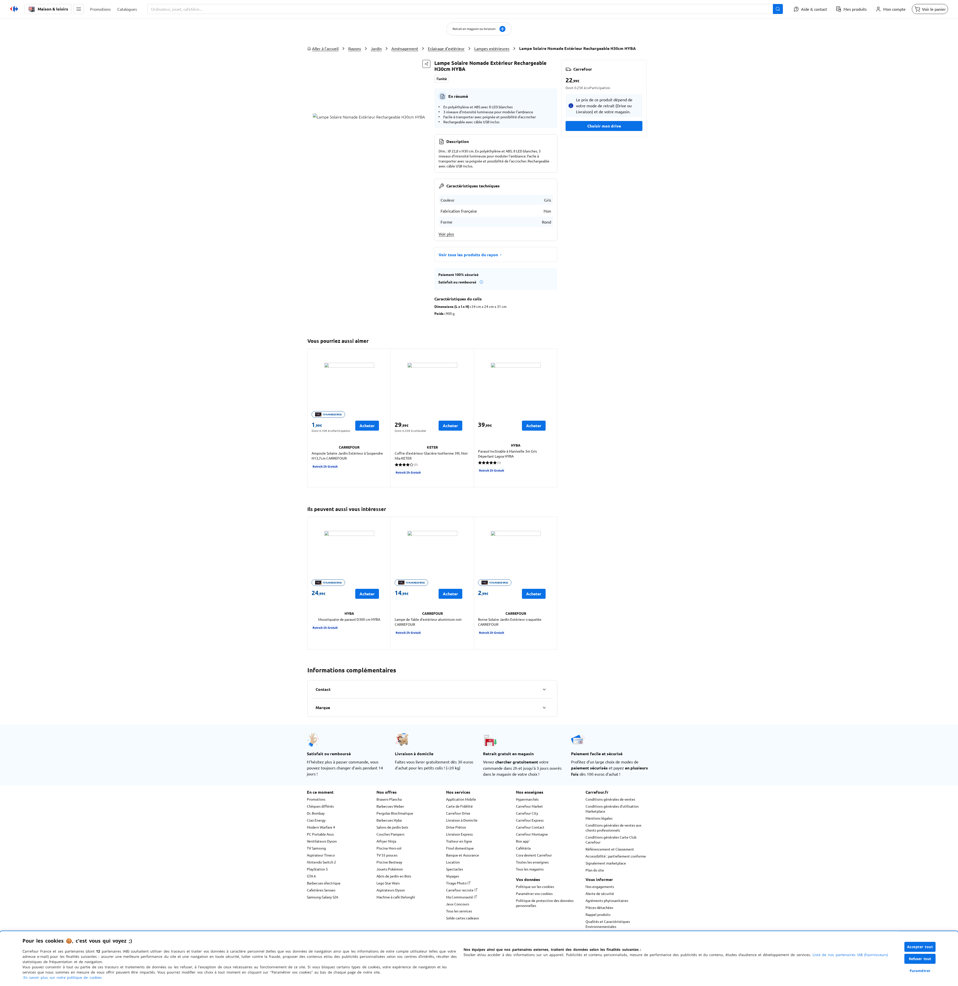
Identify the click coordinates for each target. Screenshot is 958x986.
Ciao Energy (316, 820)
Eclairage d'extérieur (446, 48)
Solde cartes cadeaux (462, 918)
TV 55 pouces (386, 855)
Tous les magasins (530, 869)
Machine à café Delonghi (395, 897)
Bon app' (522, 841)
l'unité (442, 78)
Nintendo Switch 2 (321, 862)
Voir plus (446, 233)
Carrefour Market (529, 806)
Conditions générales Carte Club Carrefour (611, 839)
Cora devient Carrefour (534, 855)
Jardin (376, 48)
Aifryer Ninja (386, 841)
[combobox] (465, 9)
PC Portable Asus (320, 834)
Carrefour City (527, 813)
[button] (78, 9)
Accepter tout (920, 946)
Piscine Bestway (389, 862)
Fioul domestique (460, 848)
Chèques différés (320, 806)
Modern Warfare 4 (321, 827)
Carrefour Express (530, 820)
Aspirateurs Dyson (390, 890)
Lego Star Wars (388, 883)
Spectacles (454, 869)
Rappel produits (598, 914)
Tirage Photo (456, 883)
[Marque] (544, 708)
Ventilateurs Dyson (322, 841)
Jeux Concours (457, 904)
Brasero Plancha (389, 799)
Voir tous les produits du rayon (468, 254)
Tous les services (459, 911)
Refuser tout (920, 958)
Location (453, 862)
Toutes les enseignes (532, 862)
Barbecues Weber (390, 806)
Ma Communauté (460, 897)
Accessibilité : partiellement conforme (616, 856)
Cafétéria (523, 848)
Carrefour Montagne (532, 834)
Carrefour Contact (530, 827)
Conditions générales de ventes (610, 799)
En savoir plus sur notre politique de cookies (62, 977)
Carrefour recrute (460, 890)
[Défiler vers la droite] (551, 418)
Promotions (316, 799)
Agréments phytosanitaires (607, 900)
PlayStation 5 (317, 869)
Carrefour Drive (458, 813)
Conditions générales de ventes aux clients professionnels (613, 827)
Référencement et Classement (610, 849)
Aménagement (404, 48)
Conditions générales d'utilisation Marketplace (612, 808)
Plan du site (595, 870)
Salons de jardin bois (392, 827)
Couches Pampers (390, 834)
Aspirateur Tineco (321, 855)
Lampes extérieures (491, 48)
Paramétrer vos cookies (534, 893)
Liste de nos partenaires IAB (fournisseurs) (850, 954)
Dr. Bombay (316, 813)
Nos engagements (600, 886)
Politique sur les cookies (535, 886)
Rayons (354, 48)
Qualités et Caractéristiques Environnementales (608, 924)
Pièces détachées (599, 907)
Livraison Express (459, 834)
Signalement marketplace (606, 863)
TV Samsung (316, 848)
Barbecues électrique (324, 883)
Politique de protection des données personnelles (545, 903)
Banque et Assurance (462, 855)
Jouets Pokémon (389, 869)
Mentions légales (599, 818)
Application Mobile (461, 799)
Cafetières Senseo (321, 890)
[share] (426, 64)
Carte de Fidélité (459, 806)
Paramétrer (920, 970)
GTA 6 (311, 876)
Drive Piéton (456, 827)
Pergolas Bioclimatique (394, 813)
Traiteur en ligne (459, 841)
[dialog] (479, 958)
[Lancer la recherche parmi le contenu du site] (778, 9)
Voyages (452, 876)
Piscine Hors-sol (388, 848)
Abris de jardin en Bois (393, 876)
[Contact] (544, 689)
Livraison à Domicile (462, 820)
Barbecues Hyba (389, 820)
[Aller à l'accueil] (14, 9)
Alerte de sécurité (600, 893)
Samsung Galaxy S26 (322, 897)
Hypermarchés (527, 799)
